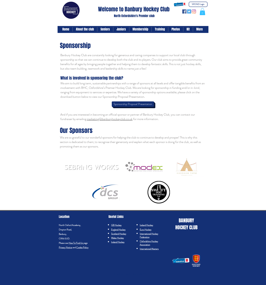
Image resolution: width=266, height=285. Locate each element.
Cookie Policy (82, 247)
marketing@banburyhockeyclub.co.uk (110, 119)
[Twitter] (189, 11)
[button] (202, 11)
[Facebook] (184, 11)
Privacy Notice (65, 247)
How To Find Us (76, 243)
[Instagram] (194, 11)
